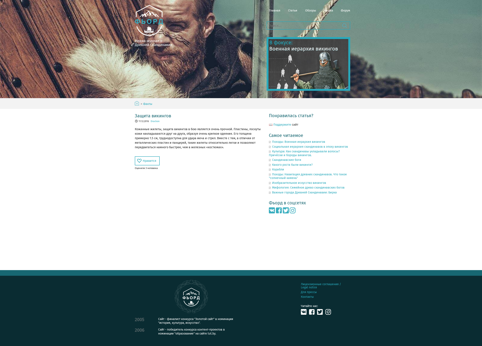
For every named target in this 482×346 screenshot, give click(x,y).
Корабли (278, 169)
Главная (274, 10)
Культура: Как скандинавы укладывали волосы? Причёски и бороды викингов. (304, 153)
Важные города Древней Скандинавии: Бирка (304, 192)
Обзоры (310, 10)
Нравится (149, 161)
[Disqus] (198, 220)
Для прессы (309, 292)
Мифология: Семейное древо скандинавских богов (308, 187)
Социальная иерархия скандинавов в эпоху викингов (310, 146)
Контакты (307, 297)
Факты (147, 103)
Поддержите (282, 124)
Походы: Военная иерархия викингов (298, 142)
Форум (345, 10)
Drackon (155, 121)
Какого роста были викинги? (292, 165)
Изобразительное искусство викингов (299, 183)
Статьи (292, 10)
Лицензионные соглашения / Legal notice (321, 285)
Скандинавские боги (286, 160)
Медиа (328, 10)
